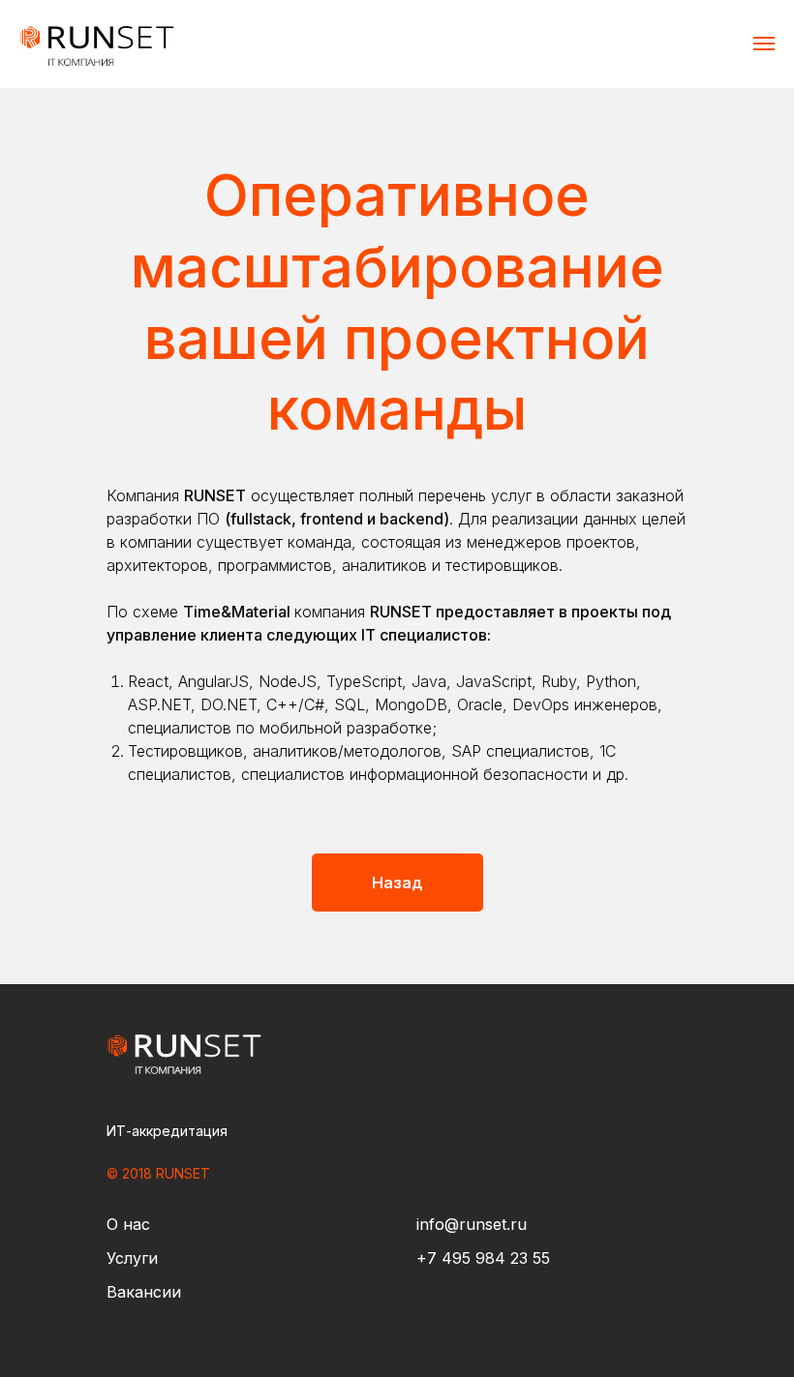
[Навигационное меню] (764, 43)
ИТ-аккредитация (167, 1131)
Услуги (132, 1258)
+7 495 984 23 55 (483, 1258)
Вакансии (144, 1292)
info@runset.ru (471, 1224)
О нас (128, 1224)
